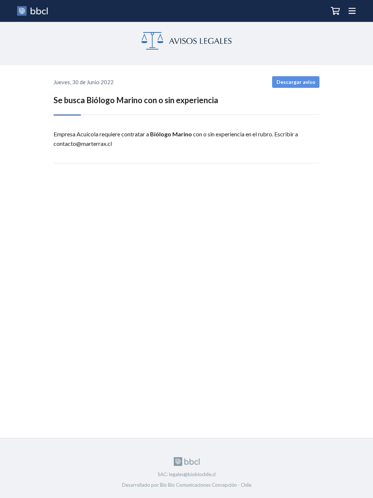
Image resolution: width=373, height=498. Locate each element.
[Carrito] (335, 11)
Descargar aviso (295, 82)
